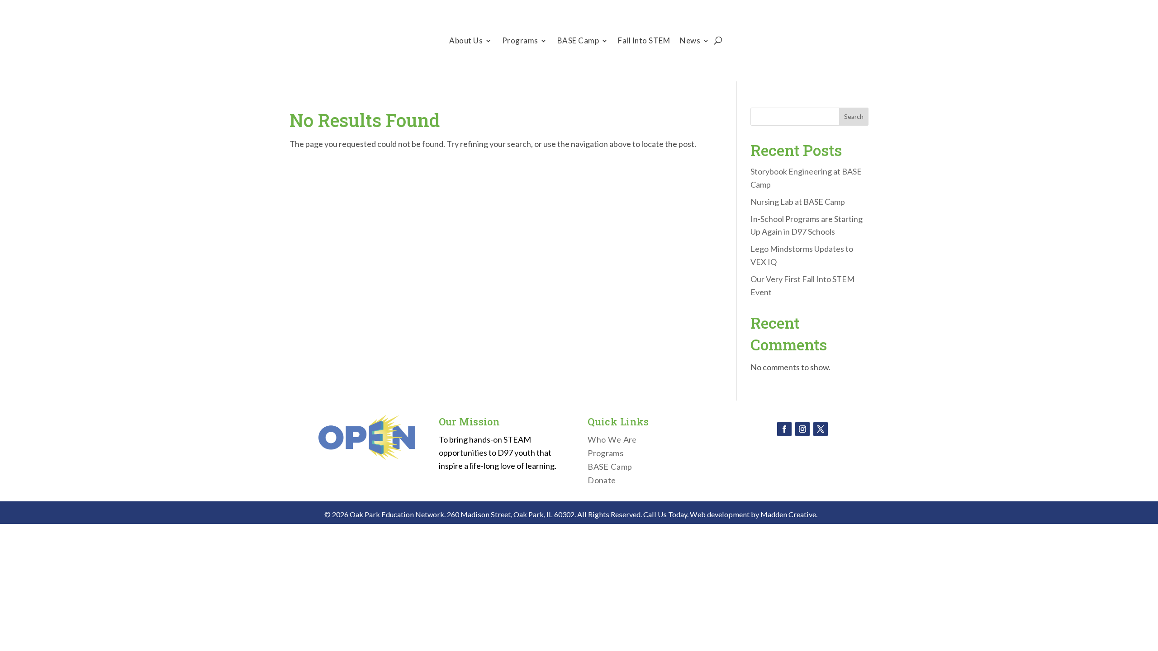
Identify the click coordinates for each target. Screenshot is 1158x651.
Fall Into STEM (644, 41)
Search (854, 116)
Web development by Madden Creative (753, 514)
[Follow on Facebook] (784, 429)
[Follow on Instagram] (802, 429)
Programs (520, 41)
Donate (815, 40)
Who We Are (612, 440)
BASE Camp (578, 41)
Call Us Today (665, 514)
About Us (466, 41)
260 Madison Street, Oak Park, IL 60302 (510, 514)
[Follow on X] (820, 429)
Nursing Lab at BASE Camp (797, 202)
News (690, 41)
